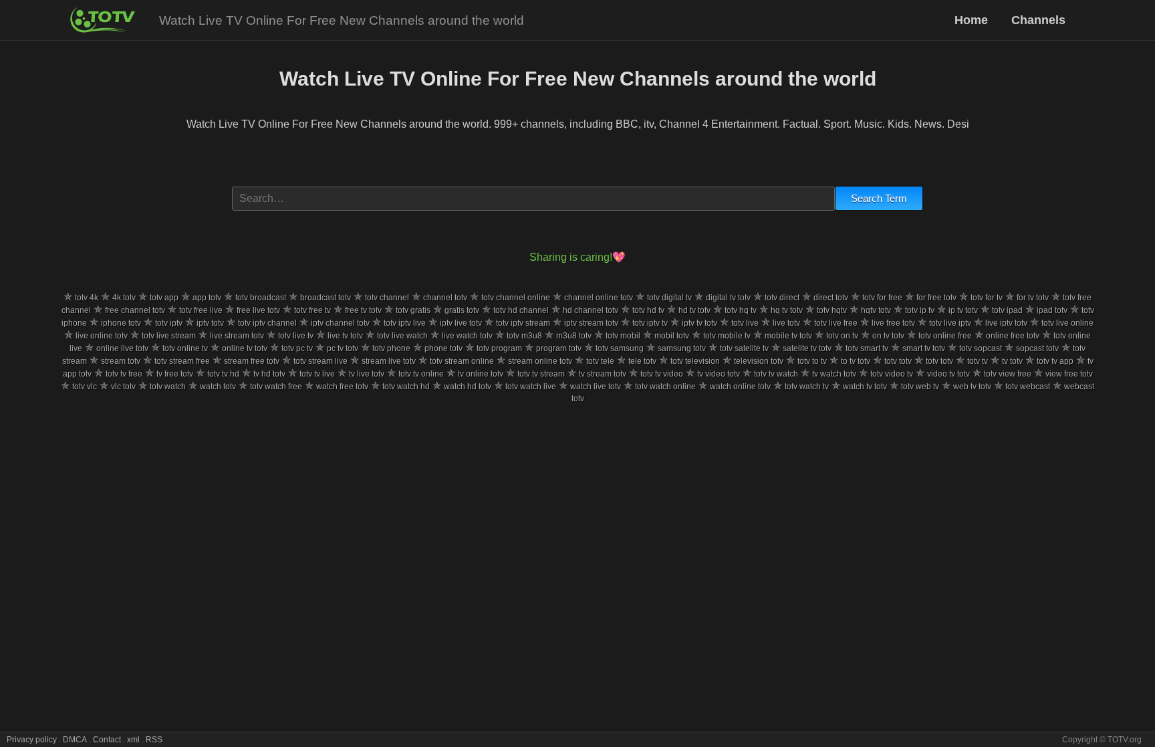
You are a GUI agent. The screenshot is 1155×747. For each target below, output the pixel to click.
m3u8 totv (574, 335)
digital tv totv (728, 297)
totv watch (168, 386)
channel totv (445, 297)
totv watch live (530, 386)
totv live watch (402, 335)
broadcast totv (325, 297)
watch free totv (342, 386)
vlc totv (123, 386)
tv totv (1012, 361)
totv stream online (462, 361)
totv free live (201, 310)
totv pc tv (297, 348)
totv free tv (312, 310)
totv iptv (168, 323)
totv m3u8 (524, 335)
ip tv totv (963, 310)
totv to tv (812, 361)
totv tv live (317, 374)
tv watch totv (834, 374)
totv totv (898, 361)
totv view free (1007, 374)
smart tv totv (923, 348)
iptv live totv (461, 323)
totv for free (882, 297)
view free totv (1069, 374)
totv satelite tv (744, 348)
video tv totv (948, 374)
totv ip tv (919, 310)
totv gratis (413, 310)
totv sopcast (980, 348)
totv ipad (1007, 310)
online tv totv (244, 348)
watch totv (218, 386)
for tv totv (1033, 297)
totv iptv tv (650, 323)
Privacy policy (32, 739)
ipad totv (1052, 310)
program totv (559, 348)
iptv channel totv (340, 323)
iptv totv (210, 323)
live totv (786, 323)
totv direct (782, 297)
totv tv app (1055, 361)
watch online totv (740, 386)
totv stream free (182, 361)
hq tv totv (787, 310)
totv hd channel (521, 310)
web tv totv (972, 386)
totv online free (945, 335)
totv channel (387, 297)
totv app (164, 297)
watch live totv (595, 386)
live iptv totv (1006, 323)
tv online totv (480, 374)
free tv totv (363, 310)
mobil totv (671, 335)
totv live (745, 323)
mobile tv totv (788, 335)
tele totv (642, 361)
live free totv (893, 323)
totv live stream (169, 335)
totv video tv (891, 374)
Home (972, 20)
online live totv (122, 348)
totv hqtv (832, 310)
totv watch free (276, 386)
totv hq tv (741, 310)
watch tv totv (865, 386)
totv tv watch (776, 374)
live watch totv (467, 335)
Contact (107, 739)
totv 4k (86, 297)
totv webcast (1027, 386)
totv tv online (421, 374)
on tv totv (888, 335)
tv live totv (366, 374)
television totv (758, 361)
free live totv (258, 310)
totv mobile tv (727, 335)
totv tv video (661, 374)
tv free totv (174, 374)
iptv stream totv (591, 323)
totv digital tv (669, 297)
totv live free (836, 323)
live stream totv (237, 335)
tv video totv (718, 374)
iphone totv (121, 323)
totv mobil (623, 335)
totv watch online (665, 386)
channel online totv (598, 297)
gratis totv (461, 310)
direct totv (830, 297)
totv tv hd (223, 374)
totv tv (977, 361)
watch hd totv (467, 386)
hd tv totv (694, 310)
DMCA (75, 739)
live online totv (102, 335)
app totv (206, 297)
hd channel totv (590, 310)
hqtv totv (876, 310)
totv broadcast (260, 297)
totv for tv (987, 297)
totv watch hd (406, 386)
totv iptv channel (267, 323)
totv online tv (185, 348)
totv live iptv (950, 323)
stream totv (120, 361)
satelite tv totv (807, 348)
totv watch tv (807, 386)
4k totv (124, 297)
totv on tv (842, 335)
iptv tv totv (699, 323)
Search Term (879, 198)
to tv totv (855, 361)
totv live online (1067, 323)
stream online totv (540, 361)
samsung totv (682, 348)
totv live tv (295, 335)
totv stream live (320, 361)
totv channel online (515, 297)
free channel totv (135, 310)
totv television (695, 361)
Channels (1038, 20)
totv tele (600, 361)
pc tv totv (342, 348)
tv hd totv (269, 374)
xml (133, 739)
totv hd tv (648, 310)
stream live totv (389, 361)
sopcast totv (1037, 348)
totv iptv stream (523, 323)
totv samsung (620, 348)
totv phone (391, 348)
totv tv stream (541, 374)
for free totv (936, 297)
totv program (499, 348)
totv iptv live (405, 323)
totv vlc (84, 386)
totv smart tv (867, 348)
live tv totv (345, 335)
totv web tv (920, 386)
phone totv (443, 348)
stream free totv (251, 361)
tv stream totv (602, 374)
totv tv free (124, 374)
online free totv (1012, 335)
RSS (154, 739)
